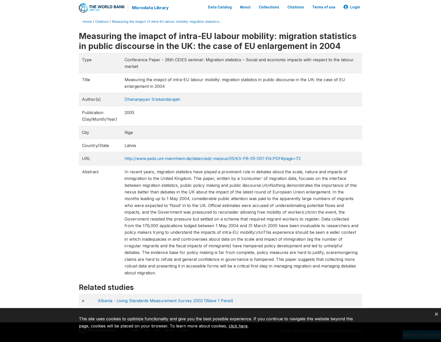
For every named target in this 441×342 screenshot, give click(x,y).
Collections (269, 7)
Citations (295, 7)
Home (87, 21)
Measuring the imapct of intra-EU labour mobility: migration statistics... (167, 21)
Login (355, 7)
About (245, 7)
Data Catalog (220, 7)
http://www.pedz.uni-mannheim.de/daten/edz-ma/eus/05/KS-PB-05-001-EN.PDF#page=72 (213, 158)
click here (238, 325)
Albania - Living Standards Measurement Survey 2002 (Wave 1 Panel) (165, 300)
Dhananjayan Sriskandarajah (152, 99)
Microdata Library (150, 7)
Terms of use (323, 7)
